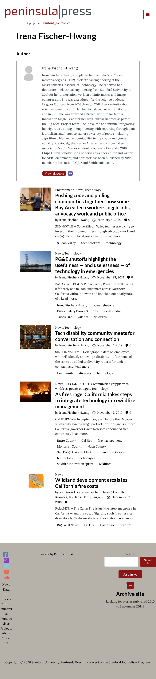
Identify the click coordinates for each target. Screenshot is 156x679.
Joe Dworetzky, (70, 492)
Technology (93, 190)
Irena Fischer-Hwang (60, 68)
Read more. (114, 236)
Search (130, 554)
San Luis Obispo (112, 452)
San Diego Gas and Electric (76, 452)
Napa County (97, 446)
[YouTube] (6, 572)
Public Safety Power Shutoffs (77, 311)
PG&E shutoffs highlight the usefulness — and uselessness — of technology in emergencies (92, 265)
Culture (6, 604)
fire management (110, 440)
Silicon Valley (66, 243)
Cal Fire (86, 440)
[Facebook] (6, 554)
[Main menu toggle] (147, 14)
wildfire (83, 317)
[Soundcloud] (7, 577)
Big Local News (67, 525)
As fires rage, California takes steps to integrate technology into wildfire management (95, 400)
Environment (64, 190)
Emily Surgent (94, 497)
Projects (6, 628)
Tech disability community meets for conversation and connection (95, 336)
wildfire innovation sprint (75, 464)
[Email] (70, 173)
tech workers (90, 243)
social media (112, 311)
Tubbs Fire (64, 317)
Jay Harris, (76, 497)
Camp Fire (107, 525)
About (6, 633)
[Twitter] (6, 566)
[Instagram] (6, 560)
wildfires (100, 317)
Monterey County (69, 446)
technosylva (86, 458)
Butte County (66, 440)
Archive (130, 574)
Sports (6, 599)
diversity (85, 373)
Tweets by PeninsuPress (56, 554)
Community (65, 373)
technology (113, 243)
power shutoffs (103, 305)
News (79, 190)
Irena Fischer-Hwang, (97, 492)
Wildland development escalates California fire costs (91, 483)
